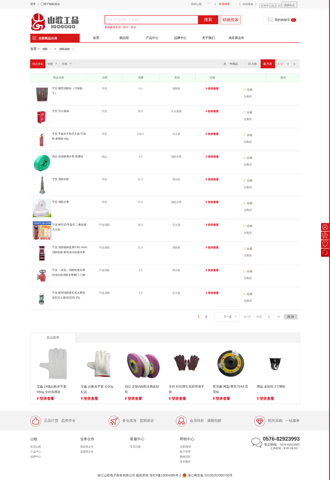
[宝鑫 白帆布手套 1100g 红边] (99, 364)
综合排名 (37, 63)
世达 (133, 27)
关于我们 (208, 38)
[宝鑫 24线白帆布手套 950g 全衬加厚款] (55, 364)
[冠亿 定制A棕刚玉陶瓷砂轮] (143, 364)
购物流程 (185, 456)
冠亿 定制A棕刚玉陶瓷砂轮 (142, 389)
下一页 (228, 316)
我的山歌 (196, 4)
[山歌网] (60, 21)
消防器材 (64, 49)
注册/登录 (185, 446)
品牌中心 (180, 38)
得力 (125, 27)
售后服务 (185, 461)
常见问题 (135, 446)
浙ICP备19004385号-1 (165, 475)
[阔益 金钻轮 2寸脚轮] (275, 364)
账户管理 (185, 451)
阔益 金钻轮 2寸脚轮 (271, 386)
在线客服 (247, 4)
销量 (50, 63)
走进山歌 (35, 446)
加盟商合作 (87, 451)
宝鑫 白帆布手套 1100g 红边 (97, 389)
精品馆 (124, 38)
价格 (64, 63)
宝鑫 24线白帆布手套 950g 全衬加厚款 (51, 389)
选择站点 (289, 5)
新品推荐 (53, 337)
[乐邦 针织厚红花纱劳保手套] (187, 364)
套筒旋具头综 (113, 27)
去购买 (248, 96)
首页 (96, 38)
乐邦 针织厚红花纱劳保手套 (186, 389)
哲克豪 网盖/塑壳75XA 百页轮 (230, 389)
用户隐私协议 (52, 4)
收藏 (249, 89)
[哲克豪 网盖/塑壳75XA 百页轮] (231, 364)
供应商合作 (236, 38)
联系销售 (224, 4)
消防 (45, 49)
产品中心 (152, 38)
